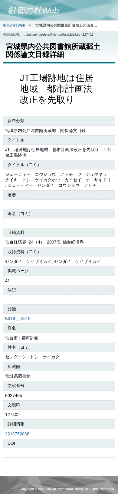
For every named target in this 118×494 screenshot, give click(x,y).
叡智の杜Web (14, 25)
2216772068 (17, 433)
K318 (10, 318)
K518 (26, 318)
